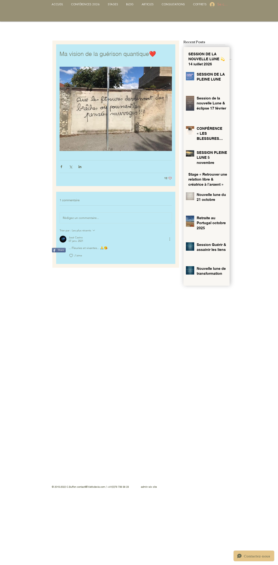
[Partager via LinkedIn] (80, 166)
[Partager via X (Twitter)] (70, 166)
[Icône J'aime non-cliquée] (71, 255)
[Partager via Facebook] (61, 166)
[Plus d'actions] (169, 239)
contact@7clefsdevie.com (91, 486)
